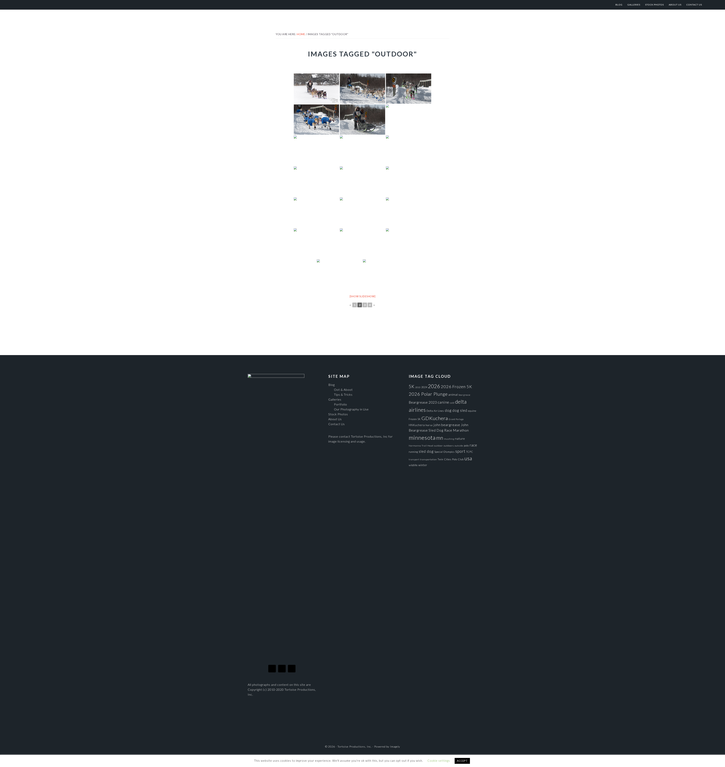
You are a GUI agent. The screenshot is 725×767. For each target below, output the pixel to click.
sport (460, 451)
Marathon (461, 430)
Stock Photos (338, 414)
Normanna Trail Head (421, 445)
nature (460, 438)
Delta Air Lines (435, 410)
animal (453, 394)
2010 (417, 387)
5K (411, 386)
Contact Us (336, 424)
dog (448, 410)
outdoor (438, 445)
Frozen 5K (415, 419)
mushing (449, 438)
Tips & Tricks (343, 394)
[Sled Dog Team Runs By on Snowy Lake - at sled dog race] (362, 181)
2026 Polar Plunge (428, 394)
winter (422, 465)
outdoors (449, 445)
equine (472, 410)
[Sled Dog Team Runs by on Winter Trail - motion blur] (316, 150)
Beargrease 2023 (423, 402)
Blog (331, 384)
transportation (428, 459)
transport (414, 459)
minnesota (422, 437)
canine (443, 402)
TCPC (469, 451)
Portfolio (340, 404)
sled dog (426, 451)
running (413, 451)
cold (452, 403)
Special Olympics (444, 451)
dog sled (459, 410)
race (473, 445)
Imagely (395, 746)
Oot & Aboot (343, 389)
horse (429, 425)
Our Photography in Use (351, 409)
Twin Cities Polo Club (451, 459)
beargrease (464, 395)
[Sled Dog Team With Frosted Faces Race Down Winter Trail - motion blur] (408, 150)
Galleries (334, 399)
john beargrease (446, 425)
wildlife (413, 465)
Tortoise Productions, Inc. (54, 4)
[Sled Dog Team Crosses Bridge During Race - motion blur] (316, 119)
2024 (424, 387)
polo (466, 445)
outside (459, 445)
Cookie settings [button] (438, 760)
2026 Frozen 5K (456, 386)
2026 (434, 386)
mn (439, 438)
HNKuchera (417, 425)
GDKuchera (434, 418)
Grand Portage (456, 419)
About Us (335, 419)
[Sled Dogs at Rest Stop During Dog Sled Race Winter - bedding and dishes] (316, 212)
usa (468, 458)
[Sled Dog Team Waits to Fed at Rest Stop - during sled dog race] (362, 212)
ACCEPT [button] (462, 760)
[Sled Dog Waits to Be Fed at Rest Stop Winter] (408, 181)
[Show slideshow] (363, 296)
